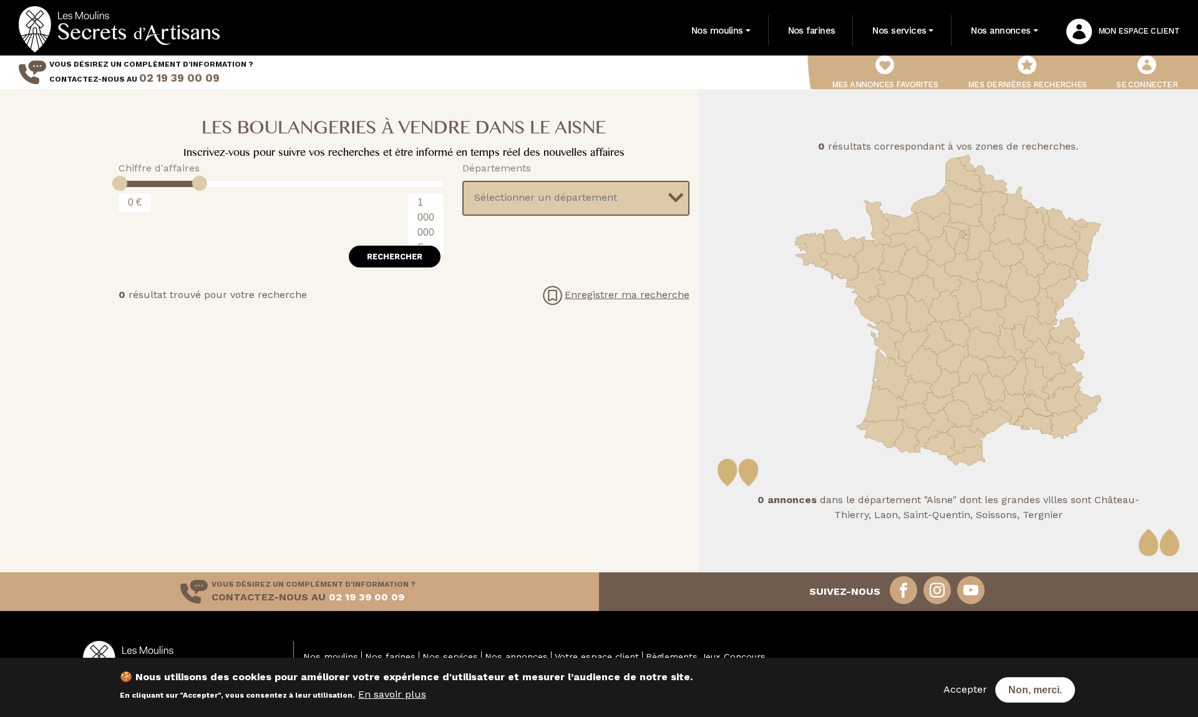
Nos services (450, 657)
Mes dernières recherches (1027, 84)
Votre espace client (597, 657)
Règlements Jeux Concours (706, 657)
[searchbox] (568, 197)
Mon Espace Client (1138, 31)
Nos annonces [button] (1000, 30)
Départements (496, 168)
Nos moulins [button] (717, 30)
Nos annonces (516, 657)
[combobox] (575, 198)
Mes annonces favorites (885, 84)
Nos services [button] (899, 30)
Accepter (965, 689)
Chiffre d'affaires (159, 168)
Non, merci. (1035, 690)
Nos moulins (330, 657)
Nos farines (811, 30)
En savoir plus (392, 694)
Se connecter (1146, 84)
